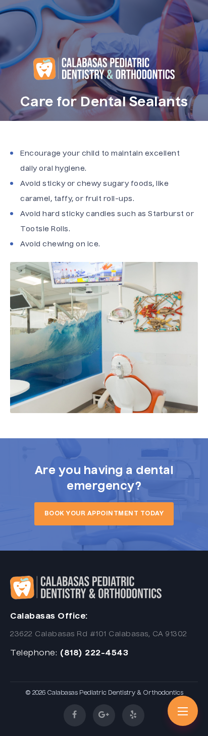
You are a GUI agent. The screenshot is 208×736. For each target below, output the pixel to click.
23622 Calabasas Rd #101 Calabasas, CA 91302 (98, 634)
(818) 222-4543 (94, 653)
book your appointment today (104, 514)
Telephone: (33, 653)
